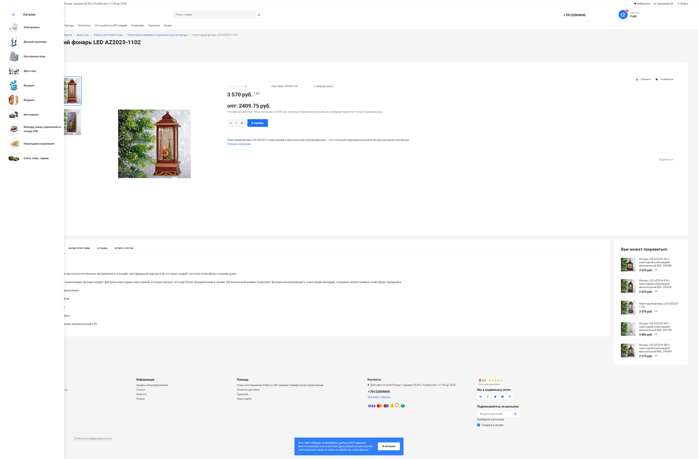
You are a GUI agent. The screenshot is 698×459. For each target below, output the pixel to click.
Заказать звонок (379, 397)
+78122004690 (574, 15)
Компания (137, 25)
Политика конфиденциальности (93, 438)
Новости (141, 394)
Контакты (84, 25)
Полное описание (239, 144)
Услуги (140, 398)
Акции (168, 25)
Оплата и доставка (248, 389)
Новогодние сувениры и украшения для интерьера (157, 34)
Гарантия (154, 25)
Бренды (69, 25)
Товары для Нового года (108, 34)
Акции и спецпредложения (152, 385)
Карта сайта (244, 398)
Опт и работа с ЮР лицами (111, 25)
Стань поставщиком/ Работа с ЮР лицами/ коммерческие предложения (280, 385)
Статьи (140, 389)
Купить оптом (124, 248)
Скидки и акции (492, 425)
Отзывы (102, 248)
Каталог (29, 14)
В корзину (258, 123)
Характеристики (79, 248)
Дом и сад (83, 34)
